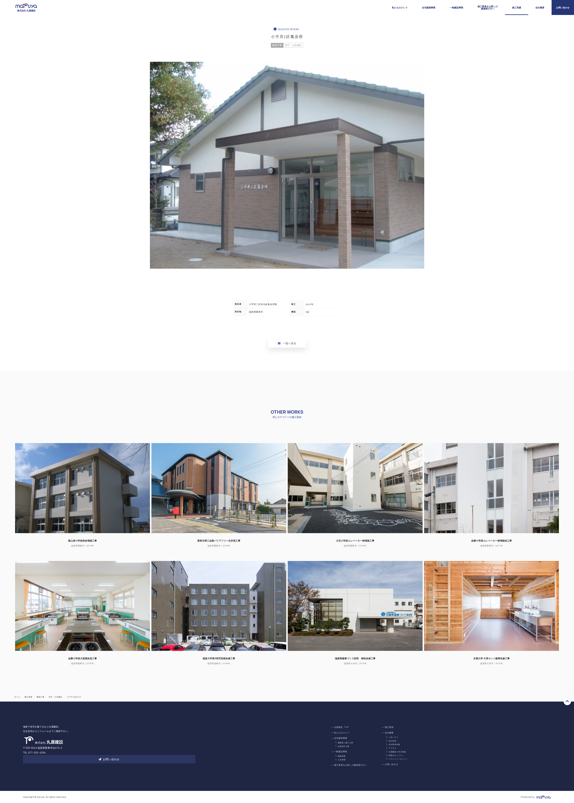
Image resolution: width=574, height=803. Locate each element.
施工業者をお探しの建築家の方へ (488, 7)
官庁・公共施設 (293, 45)
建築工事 (277, 45)
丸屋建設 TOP (341, 727)
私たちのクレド (400, 7)
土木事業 (342, 759)
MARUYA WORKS (288, 29)
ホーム (17, 697)
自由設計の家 (343, 746)
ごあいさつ (393, 737)
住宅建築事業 (428, 7)
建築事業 (342, 756)
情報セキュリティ (396, 755)
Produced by (528, 797)
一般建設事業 (456, 7)
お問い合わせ (563, 7)
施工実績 (516, 7)
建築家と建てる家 (345, 742)
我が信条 (392, 741)
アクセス (392, 748)
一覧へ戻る (289, 343)
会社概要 (539, 7)
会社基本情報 (394, 744)
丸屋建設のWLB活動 (397, 751)
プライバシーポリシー (398, 759)
